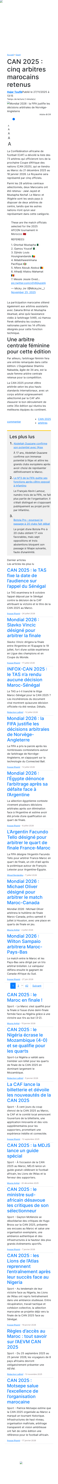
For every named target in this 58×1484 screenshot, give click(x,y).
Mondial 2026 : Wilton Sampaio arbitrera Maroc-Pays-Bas (24, 944)
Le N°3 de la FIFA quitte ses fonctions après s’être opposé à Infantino (32, 481)
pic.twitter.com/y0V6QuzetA (28, 283)
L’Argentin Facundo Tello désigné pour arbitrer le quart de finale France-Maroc (28, 840)
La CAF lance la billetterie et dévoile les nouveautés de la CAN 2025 (29, 1092)
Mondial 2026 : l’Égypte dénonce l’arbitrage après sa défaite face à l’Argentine (27, 783)
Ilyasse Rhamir (13, 613)
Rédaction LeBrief (15, 712)
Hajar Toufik (14, 91)
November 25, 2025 (23, 292)
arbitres (42, 422)
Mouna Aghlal (13, 930)
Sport (18, 55)
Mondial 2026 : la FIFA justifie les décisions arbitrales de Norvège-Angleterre (28, 729)
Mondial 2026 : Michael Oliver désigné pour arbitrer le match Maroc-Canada (25, 892)
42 (26, 985)
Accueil (10, 55)
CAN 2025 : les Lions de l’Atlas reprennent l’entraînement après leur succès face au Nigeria (29, 1269)
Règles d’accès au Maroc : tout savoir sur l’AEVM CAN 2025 (27, 1339)
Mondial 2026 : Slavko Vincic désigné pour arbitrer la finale (24, 627)
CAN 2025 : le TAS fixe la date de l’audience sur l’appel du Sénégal (26, 578)
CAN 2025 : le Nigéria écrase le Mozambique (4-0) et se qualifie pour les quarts (27, 1040)
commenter (14, 421)
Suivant (36, 985)
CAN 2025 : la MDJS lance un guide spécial (28, 1151)
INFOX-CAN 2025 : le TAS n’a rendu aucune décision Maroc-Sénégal (27, 677)
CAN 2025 (44, 419)
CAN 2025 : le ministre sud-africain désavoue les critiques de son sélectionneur (28, 1200)
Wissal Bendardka (15, 875)
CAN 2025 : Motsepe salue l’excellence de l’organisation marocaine (22, 1391)
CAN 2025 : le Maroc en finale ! (24, 997)
